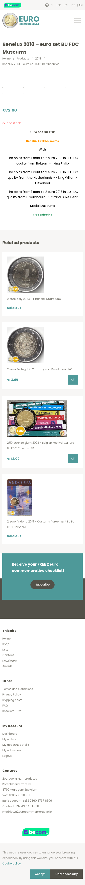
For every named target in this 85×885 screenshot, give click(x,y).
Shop (5, 644)
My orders (9, 739)
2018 (38, 58)
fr (59, 5)
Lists (5, 650)
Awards (7, 666)
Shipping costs (12, 700)
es (66, 5)
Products (23, 58)
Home (6, 58)
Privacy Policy (11, 694)
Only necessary (66, 874)
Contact (8, 655)
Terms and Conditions (17, 689)
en (81, 5)
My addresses (11, 750)
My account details (15, 745)
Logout (7, 756)
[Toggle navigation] (77, 20)
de (74, 5)
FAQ (5, 705)
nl (53, 5)
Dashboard (9, 734)
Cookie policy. (11, 863)
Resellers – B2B (12, 711)
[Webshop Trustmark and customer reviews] (16, 5)
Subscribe (42, 585)
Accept (40, 874)
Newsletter (9, 661)
